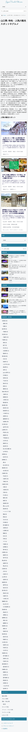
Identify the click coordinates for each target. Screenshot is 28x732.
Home (4, 15)
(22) (4, 424)
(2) (5, 383)
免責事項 (5, 728)
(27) (5, 391)
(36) (6, 701)
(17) (5, 604)
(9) (5, 508)
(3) (4, 329)
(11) (4, 320)
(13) (5, 408)
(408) (4, 696)
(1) (5, 326)
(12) (5, 399)
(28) (5, 497)
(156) (5, 484)
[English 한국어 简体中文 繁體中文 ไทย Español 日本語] (14, 6)
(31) (4, 653)
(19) (5, 421)
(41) (5, 706)
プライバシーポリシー (8, 725)
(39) (4, 405)
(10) (5, 323)
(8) (5, 378)
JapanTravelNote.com (14, 2)
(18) (5, 503)
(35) (4, 473)
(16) (5, 530)
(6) (5, 388)
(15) (5, 432)
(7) (4, 459)
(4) (5, 394)
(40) (4, 356)
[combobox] (14, 11)
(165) (5, 698)
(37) (4, 429)
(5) (5, 345)
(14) (4, 334)
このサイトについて (8, 723)
